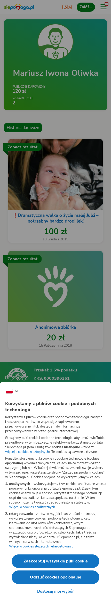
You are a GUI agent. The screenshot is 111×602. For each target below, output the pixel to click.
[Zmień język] (12, 391)
